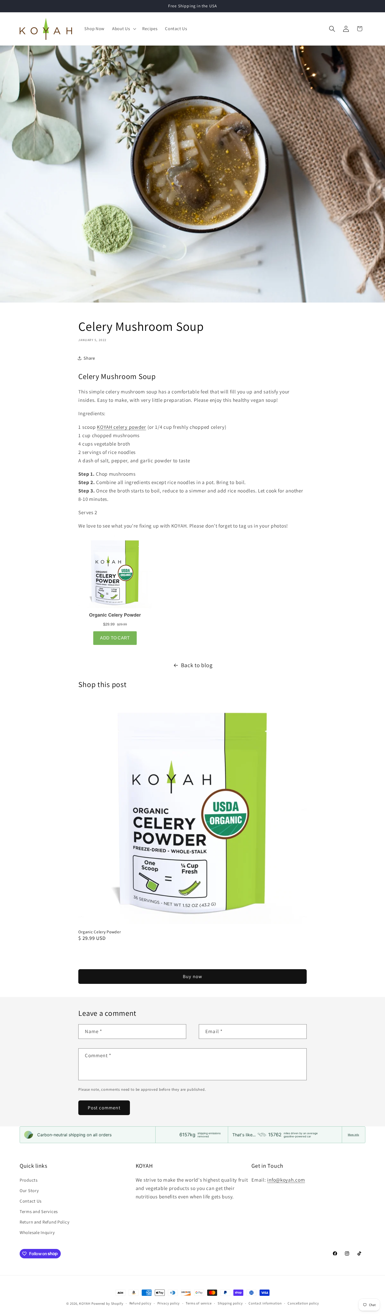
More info (353, 1134)
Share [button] (89, 358)
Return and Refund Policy (44, 1222)
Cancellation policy (303, 1303)
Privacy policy (168, 1303)
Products (29, 1180)
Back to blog (197, 665)
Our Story (29, 1190)
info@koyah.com (286, 1179)
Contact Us (31, 1201)
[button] (123, 28)
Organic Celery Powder (99, 931)
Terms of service (198, 1303)
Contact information (265, 1303)
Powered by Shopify (107, 1303)
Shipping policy (230, 1303)
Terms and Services (39, 1211)
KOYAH (84, 1303)
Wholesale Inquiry (37, 1232)
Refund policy (140, 1303)
